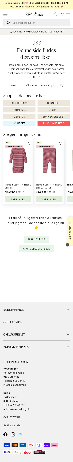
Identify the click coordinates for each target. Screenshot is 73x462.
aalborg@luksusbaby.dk (16, 409)
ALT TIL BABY (20, 103)
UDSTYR (53, 109)
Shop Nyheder (36, 239)
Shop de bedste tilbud (36, 248)
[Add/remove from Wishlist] (28, 143)
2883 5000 (19, 405)
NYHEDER (19, 123)
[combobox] (36, 22)
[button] (68, 14)
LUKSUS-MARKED (53, 123)
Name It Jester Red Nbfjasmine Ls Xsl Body (27, 184)
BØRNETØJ (53, 103)
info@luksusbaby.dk (14, 384)
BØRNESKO (19, 109)
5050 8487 (19, 380)
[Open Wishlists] (61, 14)
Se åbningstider (12, 425)
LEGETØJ (19, 116)
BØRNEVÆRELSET (54, 116)
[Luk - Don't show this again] (67, 244)
